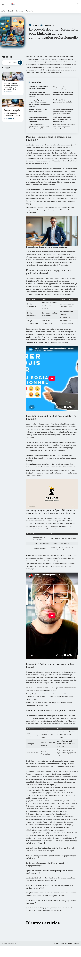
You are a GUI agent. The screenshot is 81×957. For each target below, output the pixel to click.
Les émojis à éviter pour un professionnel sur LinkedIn (62, 101)
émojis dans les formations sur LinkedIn (58, 70)
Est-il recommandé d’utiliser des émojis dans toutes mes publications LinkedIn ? (63, 112)
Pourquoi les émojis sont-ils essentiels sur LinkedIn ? (38, 87)
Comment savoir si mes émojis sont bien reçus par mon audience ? (64, 127)
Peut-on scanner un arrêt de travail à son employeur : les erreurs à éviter (12, 86)
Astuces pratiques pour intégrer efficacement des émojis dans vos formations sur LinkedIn (39, 103)
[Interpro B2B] (14, 4)
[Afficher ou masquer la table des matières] (58, 82)
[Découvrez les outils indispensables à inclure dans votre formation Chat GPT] (13, 103)
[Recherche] (77, 4)
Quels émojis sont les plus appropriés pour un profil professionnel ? (62, 119)
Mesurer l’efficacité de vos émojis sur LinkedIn (38, 110)
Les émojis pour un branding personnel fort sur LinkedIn (63, 93)
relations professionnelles (34, 67)
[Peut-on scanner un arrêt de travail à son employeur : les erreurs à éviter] (13, 76)
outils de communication (69, 62)
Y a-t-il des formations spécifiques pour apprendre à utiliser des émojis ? (39, 127)
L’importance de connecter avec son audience (62, 88)
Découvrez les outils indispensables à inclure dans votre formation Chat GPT (12, 113)
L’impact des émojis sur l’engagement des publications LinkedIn (39, 94)
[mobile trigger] (3, 4)
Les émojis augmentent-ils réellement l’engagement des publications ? (39, 119)
